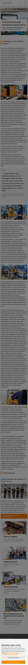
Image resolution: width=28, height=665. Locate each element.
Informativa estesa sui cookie (10, 654)
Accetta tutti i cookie (13, 662)
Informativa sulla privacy (14, 653)
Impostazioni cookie (13, 657)
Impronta (4, 653)
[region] (14, 652)
